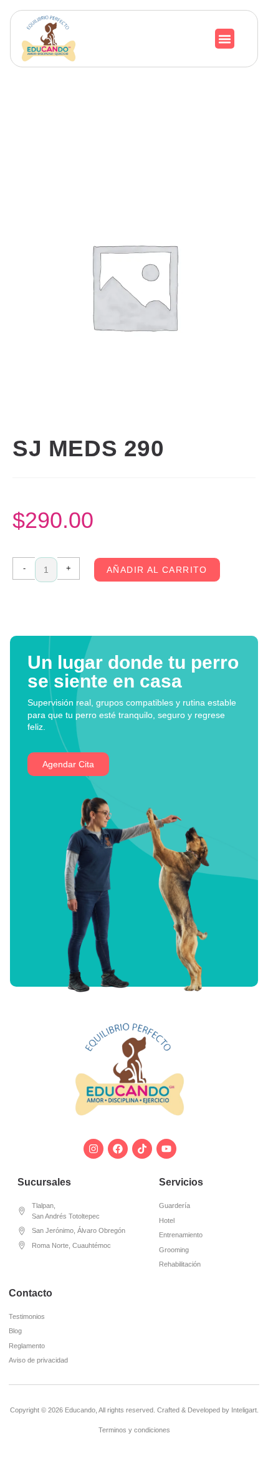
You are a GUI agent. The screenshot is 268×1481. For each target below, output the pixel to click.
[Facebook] (118, 1149)
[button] (225, 39)
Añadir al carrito (157, 570)
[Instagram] (93, 1149)
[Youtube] (166, 1149)
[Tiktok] (142, 1149)
